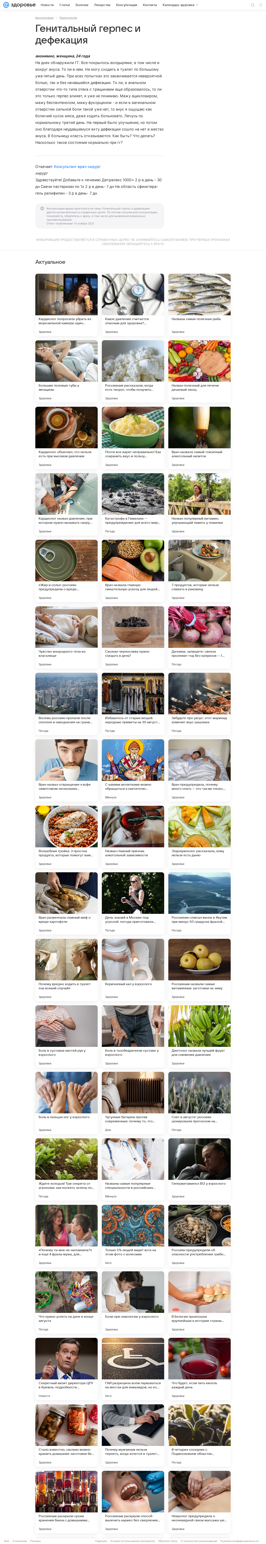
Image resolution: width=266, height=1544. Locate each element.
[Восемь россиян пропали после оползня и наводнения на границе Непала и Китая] (66, 704)
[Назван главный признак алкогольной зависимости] (133, 837)
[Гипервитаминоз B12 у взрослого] (199, 1169)
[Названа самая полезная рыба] (199, 305)
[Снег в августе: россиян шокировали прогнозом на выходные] (199, 1103)
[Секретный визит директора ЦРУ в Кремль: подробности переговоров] (66, 1369)
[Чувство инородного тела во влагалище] (66, 637)
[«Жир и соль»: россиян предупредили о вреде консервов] (66, 571)
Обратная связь (167, 1541)
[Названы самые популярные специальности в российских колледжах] (133, 1169)
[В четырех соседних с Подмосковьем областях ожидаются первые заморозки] (199, 1435)
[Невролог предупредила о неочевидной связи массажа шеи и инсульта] (199, 1502)
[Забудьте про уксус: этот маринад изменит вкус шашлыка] (199, 704)
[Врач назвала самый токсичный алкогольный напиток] (199, 438)
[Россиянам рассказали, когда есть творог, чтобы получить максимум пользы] (133, 371)
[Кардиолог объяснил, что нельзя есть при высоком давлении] (66, 438)
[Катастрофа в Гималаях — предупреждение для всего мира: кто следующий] (133, 504)
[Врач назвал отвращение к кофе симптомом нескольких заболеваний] (66, 770)
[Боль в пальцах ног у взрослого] (66, 1103)
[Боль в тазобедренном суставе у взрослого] (133, 1036)
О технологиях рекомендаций (199, 1541)
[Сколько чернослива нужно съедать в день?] (133, 637)
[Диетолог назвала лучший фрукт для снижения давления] (199, 1036)
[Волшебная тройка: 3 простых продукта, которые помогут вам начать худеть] (66, 837)
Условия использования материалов (132, 1541)
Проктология (68, 17)
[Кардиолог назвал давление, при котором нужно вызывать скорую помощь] (66, 504)
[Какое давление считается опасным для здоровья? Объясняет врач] (133, 305)
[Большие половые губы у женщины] (66, 371)
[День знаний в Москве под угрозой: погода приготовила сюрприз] (133, 903)
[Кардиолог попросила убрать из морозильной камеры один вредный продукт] (66, 305)
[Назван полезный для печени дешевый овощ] (199, 371)
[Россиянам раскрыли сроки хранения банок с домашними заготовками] (66, 1502)
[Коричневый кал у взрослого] (133, 970)
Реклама (35, 1541)
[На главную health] (22, 5)
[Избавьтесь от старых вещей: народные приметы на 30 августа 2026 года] (133, 704)
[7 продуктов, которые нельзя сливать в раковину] (199, 571)
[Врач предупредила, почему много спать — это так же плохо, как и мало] (199, 770)
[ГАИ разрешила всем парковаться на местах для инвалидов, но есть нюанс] (133, 1369)
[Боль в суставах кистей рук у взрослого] (66, 1036)
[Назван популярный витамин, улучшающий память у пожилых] (199, 504)
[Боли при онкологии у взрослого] (133, 1302)
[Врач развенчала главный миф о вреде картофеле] (66, 903)
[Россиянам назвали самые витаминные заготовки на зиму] (199, 970)
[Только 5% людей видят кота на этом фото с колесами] (133, 1236)
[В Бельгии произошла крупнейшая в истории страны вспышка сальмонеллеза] (199, 1302)
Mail (6, 1541)
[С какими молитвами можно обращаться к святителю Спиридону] (133, 770)
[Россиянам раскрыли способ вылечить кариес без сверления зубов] (133, 1502)
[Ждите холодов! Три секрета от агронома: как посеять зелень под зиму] (66, 1169)
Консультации (44, 17)
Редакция (101, 1541)
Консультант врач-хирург (77, 166)
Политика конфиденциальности (239, 1541)
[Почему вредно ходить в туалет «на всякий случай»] (66, 970)
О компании (19, 1541)
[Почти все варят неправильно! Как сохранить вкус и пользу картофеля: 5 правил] (133, 438)
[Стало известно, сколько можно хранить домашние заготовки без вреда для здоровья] (66, 1435)
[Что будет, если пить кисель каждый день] (199, 1369)
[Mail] (6, 5)
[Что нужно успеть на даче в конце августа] (66, 1302)
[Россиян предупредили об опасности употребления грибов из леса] (199, 1236)
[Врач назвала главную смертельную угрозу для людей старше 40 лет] (133, 571)
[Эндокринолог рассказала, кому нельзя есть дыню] (199, 837)
